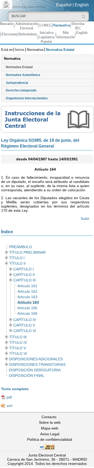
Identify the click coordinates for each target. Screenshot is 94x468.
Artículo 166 (27, 313)
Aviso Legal (49, 434)
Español (64, 5)
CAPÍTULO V (24, 325)
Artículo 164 (28, 302)
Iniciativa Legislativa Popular (46, 36)
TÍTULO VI (18, 354)
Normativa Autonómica (23, 75)
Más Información (65, 34)
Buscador (7, 23)
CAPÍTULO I (23, 269)
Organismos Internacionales (27, 98)
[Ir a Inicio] (23, 4)
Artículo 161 (27, 286)
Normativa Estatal (19, 67)
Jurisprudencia (17, 83)
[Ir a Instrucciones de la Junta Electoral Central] (47, 119)
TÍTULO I (17, 258)
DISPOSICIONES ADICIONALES (36, 359)
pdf (9, 397)
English (82, 5)
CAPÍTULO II (24, 275)
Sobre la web (50, 422)
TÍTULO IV (18, 343)
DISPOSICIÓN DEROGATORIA (35, 370)
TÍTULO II (17, 263)
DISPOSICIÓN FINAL (26, 376)
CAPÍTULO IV (24, 320)
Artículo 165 (27, 308)
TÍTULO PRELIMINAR (27, 252)
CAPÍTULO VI (24, 331)
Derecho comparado (21, 90)
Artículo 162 (27, 291)
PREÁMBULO (20, 247)
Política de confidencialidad (49, 439)
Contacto (49, 417)
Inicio (19, 50)
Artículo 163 (27, 297)
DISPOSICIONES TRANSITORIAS (37, 365)
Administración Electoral (26, 25)
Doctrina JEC (78, 25)
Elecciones (9, 34)
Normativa (61, 25)
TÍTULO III (18, 337)
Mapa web (49, 428)
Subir (85, 218)
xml (9, 406)
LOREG (45, 25)
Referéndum (28, 34)
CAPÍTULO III (24, 280)
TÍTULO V (17, 348)
